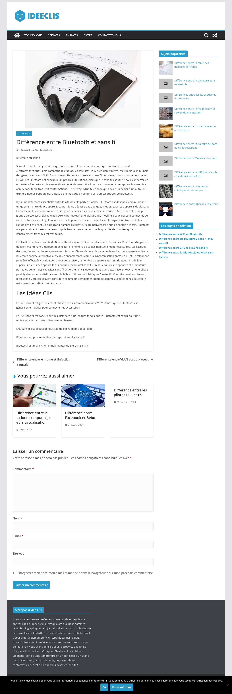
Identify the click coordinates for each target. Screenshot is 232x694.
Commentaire (23, 469)
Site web (18, 553)
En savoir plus (121, 687)
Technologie (33, 35)
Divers (88, 35)
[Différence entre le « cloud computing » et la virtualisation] (34, 387)
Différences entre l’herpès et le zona (196, 204)
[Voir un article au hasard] (215, 35)
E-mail (18, 536)
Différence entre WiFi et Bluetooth (180, 234)
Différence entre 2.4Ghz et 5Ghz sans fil (183, 247)
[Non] (227, 685)
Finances (72, 35)
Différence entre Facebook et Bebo (80, 415)
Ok (104, 687)
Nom (17, 518)
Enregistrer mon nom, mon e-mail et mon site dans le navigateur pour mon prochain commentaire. (86, 573)
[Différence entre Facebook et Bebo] (83, 387)
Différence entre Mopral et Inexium (195, 158)
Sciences (54, 35)
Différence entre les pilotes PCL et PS (130, 392)
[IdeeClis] (17, 35)
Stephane (47, 149)
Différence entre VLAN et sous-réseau (123, 359)
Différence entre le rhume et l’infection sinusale (43, 362)
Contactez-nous (109, 35)
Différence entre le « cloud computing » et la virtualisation (33, 417)
